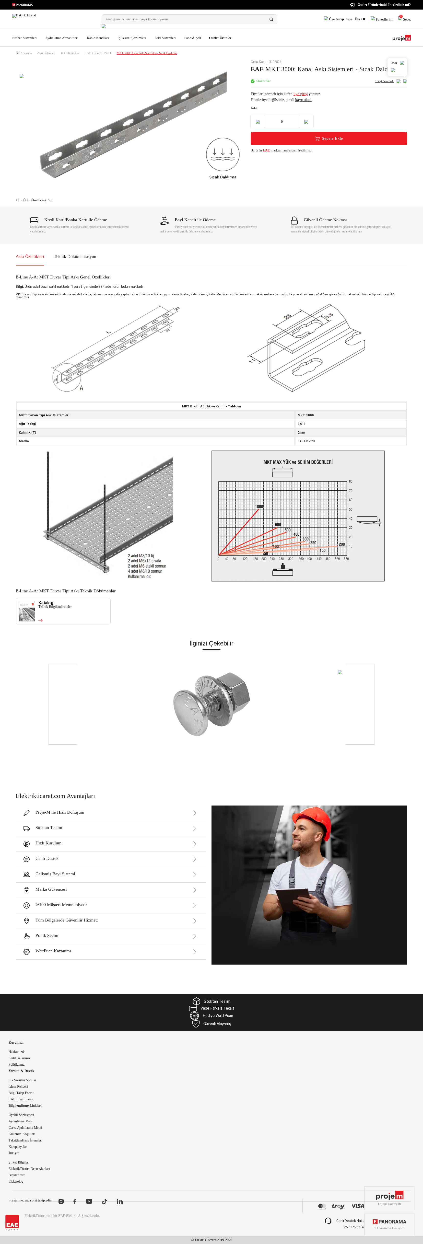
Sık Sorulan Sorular (22, 1080)
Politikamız (16, 1064)
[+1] (306, 121)
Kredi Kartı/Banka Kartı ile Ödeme (75, 219)
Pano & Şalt (192, 38)
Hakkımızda (17, 1052)
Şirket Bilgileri (19, 1162)
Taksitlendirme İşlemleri (25, 1140)
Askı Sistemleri (165, 38)
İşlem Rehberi (18, 1086)
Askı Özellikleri (30, 256)
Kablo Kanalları (98, 38)
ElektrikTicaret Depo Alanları (29, 1169)
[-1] (257, 121)
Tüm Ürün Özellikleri (31, 200)
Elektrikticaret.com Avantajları (55, 795)
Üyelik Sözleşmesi (21, 1115)
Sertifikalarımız (19, 1058)
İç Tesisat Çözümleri (132, 38)
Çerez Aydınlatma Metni (25, 1127)
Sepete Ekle (332, 138)
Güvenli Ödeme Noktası (325, 219)
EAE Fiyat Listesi (21, 1099)
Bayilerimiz (17, 1175)
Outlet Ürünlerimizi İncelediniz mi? (384, 5)
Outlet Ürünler (220, 38)
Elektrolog (16, 1181)
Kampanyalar (18, 1147)
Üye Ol (360, 19)
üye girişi (301, 94)
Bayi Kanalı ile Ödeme (195, 219)
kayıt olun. (303, 100)
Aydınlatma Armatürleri (61, 38)
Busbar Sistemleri (24, 38)
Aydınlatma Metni (21, 1121)
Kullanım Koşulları (22, 1134)
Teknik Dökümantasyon (75, 256)
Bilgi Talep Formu (21, 1093)
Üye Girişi (336, 19)
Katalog (45, 603)
